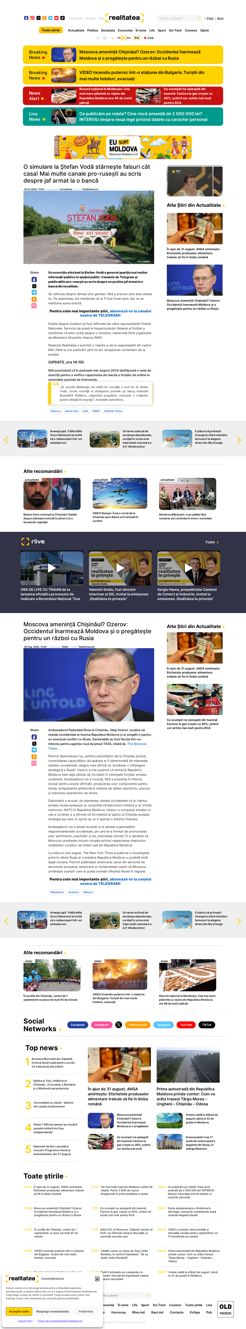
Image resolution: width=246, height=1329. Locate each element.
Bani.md (157, 1312)
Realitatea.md (90, 189)
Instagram (102, 1025)
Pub (101, 18)
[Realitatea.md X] (38, 17)
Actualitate (76, 30)
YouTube (186, 1025)
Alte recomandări (42, 471)
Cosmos (191, 30)
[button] (97, 1279)
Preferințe (86, 1311)
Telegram (34, 292)
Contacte (75, 18)
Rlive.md (138, 1312)
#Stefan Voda (113, 410)
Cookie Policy (25, 1320)
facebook (26, 18)
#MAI (96, 410)
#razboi (74, 892)
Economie (125, 30)
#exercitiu (71, 410)
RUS (220, 19)
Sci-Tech (175, 30)
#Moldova (57, 892)
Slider (65, 646)
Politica (92, 30)
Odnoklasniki (34, 299)
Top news (41, 1048)
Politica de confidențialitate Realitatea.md (60, 1320)
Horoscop (118, 1312)
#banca (55, 410)
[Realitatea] (133, 18)
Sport (162, 30)
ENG (210, 19)
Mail (34, 306)
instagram (32, 18)
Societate (108, 30)
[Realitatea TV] (136, 37)
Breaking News (38, 55)
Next (243, 436)
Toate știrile (51, 30)
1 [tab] (118, 605)
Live (151, 37)
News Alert (34, 96)
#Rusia (87, 892)
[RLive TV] (33, 542)
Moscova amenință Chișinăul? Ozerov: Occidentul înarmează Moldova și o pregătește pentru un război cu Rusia (87, 631)
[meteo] (112, 38)
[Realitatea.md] (225, 1309)
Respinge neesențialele (52, 1311)
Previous (3, 436)
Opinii (204, 30)
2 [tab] (122, 605)
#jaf (85, 410)
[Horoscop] (97, 38)
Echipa (90, 18)
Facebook (34, 280)
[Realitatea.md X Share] (34, 286)
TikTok (207, 1025)
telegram (50, 18)
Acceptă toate (19, 1311)
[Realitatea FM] (124, 37)
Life (152, 30)
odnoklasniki (44, 18)
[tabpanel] (52, 576)
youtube (56, 18)
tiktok (62, 18)
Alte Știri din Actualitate (194, 205)
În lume (141, 30)
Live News (34, 116)
